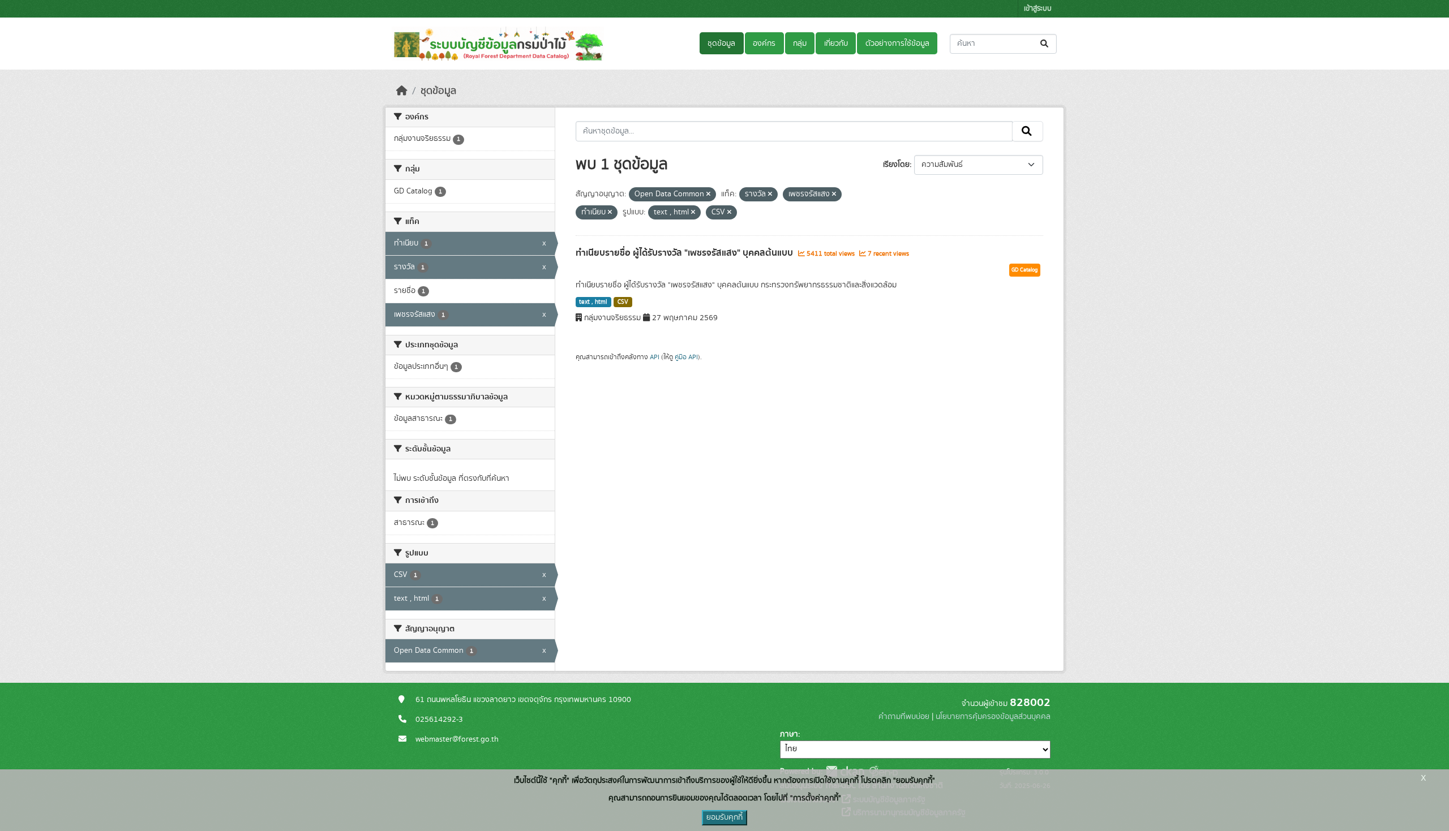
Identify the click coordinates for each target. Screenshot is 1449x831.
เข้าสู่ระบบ (1038, 8)
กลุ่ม (800, 43)
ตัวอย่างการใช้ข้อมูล (897, 43)
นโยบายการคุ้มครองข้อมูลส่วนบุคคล (993, 716)
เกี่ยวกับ (836, 43)
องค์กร (764, 43)
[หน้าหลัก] (402, 91)
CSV (623, 302)
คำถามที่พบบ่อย (903, 716)
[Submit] (1045, 44)
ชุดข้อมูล (721, 43)
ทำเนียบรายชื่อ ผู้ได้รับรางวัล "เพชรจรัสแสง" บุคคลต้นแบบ (685, 253)
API (654, 357)
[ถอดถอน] (708, 194)
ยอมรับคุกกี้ (724, 817)
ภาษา (789, 734)
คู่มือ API (686, 357)
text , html (593, 302)
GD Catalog (1024, 270)
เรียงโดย (896, 164)
